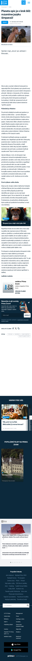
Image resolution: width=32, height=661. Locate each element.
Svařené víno (20, 589)
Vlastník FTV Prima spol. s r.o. (9, 632)
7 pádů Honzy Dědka (21, 586)
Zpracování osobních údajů (20, 625)
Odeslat (27, 315)
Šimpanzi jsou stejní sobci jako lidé (14, 223)
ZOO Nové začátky (21, 583)
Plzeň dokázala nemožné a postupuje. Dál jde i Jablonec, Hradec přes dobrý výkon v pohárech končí (15, 545)
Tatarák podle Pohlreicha (12, 591)
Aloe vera (24, 591)
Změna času (11, 580)
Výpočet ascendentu (10, 597)
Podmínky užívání (8, 624)
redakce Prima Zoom (15, 23)
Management (19, 613)
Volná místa (7, 616)
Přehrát (6, 472)
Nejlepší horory (11, 578)
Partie (17, 580)
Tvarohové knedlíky (22, 597)
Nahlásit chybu (7, 636)
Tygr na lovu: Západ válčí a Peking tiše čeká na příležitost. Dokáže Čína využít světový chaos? (15, 536)
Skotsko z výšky (7, 475)
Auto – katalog (9, 586)
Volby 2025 (11, 589)
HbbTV (5, 621)
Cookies (6, 629)
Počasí (23, 580)
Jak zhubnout (10, 575)
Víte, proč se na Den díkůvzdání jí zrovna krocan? (13, 423)
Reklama (6, 619)
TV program (21, 578)
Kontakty (18, 621)
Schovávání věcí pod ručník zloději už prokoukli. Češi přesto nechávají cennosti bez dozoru (15, 553)
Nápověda (18, 629)
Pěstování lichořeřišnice (16, 594)
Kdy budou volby (10, 583)
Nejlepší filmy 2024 (20, 575)
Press (17, 616)
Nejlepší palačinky (10, 599)
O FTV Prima (7, 613)
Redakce (18, 632)
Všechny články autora (20, 292)
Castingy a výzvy (20, 619)
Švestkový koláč (22, 599)
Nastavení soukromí (18, 637)
